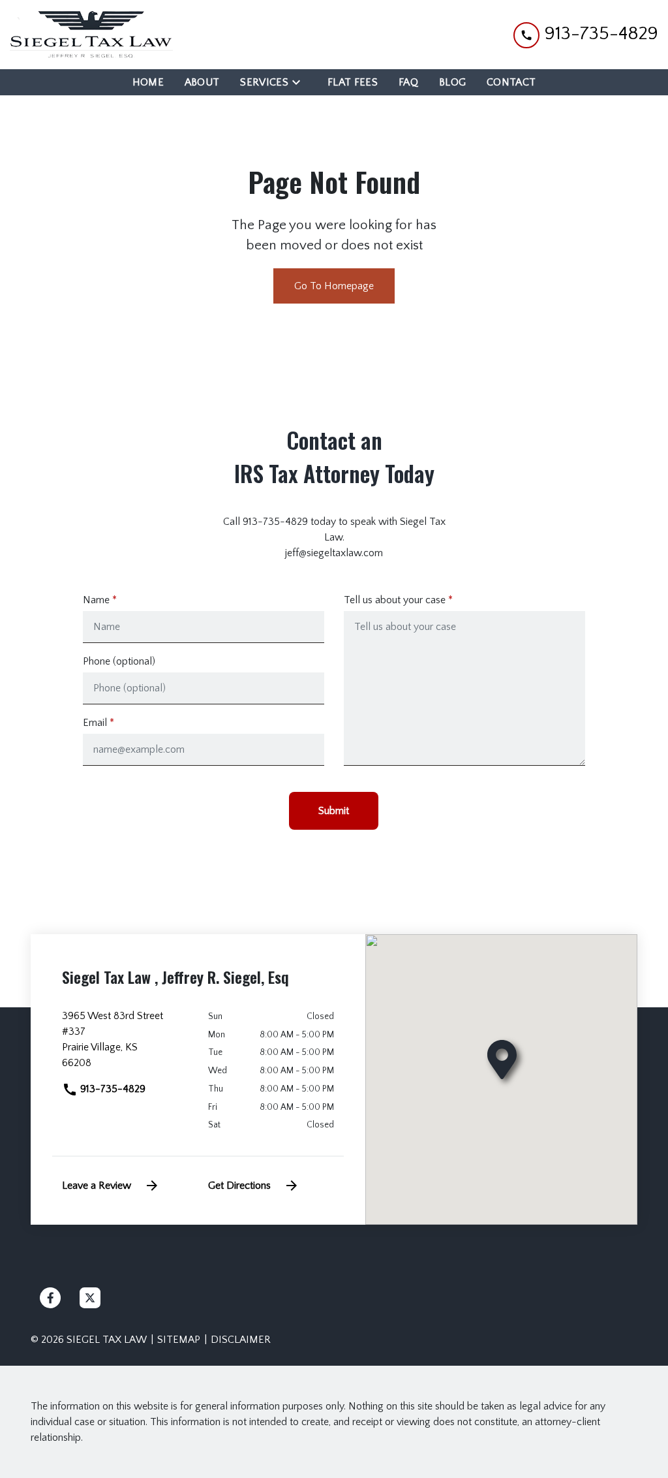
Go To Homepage (334, 286)
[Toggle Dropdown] (300, 82)
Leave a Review (96, 1185)
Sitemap (178, 1339)
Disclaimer (241, 1339)
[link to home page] (91, 34)
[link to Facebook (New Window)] (50, 1297)
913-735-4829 (111, 1089)
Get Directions (239, 1185)
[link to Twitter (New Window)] (90, 1297)
